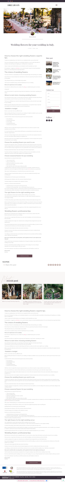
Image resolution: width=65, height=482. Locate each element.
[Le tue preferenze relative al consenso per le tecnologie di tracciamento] (63, 480)
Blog (37, 48)
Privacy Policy (57, 106)
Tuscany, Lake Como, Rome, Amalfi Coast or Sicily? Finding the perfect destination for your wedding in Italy (53, 303)
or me (8, 400)
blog (25, 86)
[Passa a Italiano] (8, 1)
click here (18, 68)
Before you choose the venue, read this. (11, 301)
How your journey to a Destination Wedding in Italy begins (57, 71)
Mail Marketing (50, 108)
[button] (49, 265)
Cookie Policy (49, 107)
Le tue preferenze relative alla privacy (36, 480)
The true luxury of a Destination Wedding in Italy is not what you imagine (57, 77)
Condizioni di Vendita (5, 477)
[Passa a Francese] (10, 1)
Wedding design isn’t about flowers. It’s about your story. (57, 83)
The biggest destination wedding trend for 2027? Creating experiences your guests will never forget (32, 303)
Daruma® (6, 478)
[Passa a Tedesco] (12, 1)
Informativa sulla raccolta (23, 480)
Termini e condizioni (32, 476)
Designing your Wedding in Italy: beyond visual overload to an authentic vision (56, 64)
